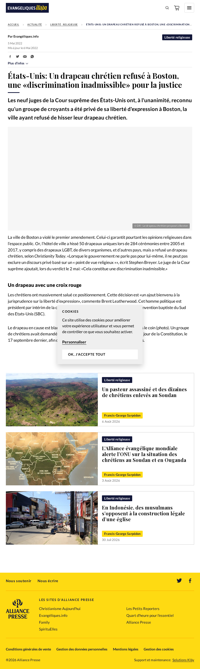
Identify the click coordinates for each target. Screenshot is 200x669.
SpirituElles (48, 629)
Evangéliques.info (53, 615)
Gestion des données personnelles (81, 649)
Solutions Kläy (183, 660)
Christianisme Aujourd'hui (59, 608)
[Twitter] (179, 581)
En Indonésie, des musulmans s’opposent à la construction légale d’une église (143, 513)
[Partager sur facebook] (10, 56)
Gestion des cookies (159, 649)
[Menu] (189, 8)
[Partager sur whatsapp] (32, 56)
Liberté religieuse (64, 24)
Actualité (34, 24)
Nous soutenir (18, 581)
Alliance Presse (138, 622)
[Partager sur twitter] (17, 56)
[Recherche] (167, 8)
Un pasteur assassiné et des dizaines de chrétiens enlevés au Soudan (144, 392)
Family (44, 622)
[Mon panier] (177, 8)
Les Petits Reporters (143, 608)
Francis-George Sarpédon (122, 415)
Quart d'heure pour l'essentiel (150, 615)
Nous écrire (48, 581)
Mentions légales (125, 649)
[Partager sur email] (24, 56)
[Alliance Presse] (17, 619)
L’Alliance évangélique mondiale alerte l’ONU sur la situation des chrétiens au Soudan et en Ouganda (144, 454)
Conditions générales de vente (28, 649)
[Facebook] (190, 581)
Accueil (13, 24)
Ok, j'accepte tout (86, 354)
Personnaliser (74, 341)
